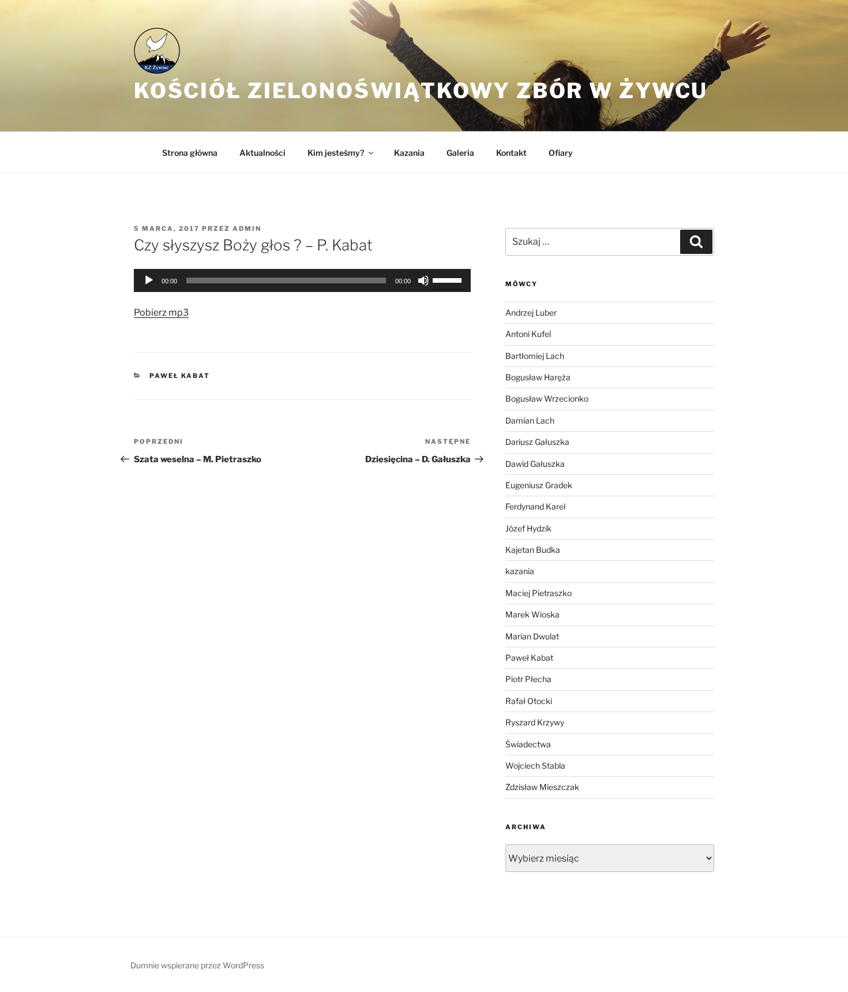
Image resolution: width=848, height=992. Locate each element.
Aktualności (262, 153)
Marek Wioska (532, 614)
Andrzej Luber (531, 312)
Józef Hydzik (528, 528)
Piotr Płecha (528, 679)
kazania (519, 571)
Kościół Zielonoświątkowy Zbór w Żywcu (421, 90)
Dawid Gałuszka (535, 464)
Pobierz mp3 (161, 312)
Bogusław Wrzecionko (546, 398)
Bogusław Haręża (538, 377)
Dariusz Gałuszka (537, 442)
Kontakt (511, 153)
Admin (246, 228)
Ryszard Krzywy (534, 722)
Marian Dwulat (532, 636)
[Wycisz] (423, 280)
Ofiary (561, 153)
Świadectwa (528, 744)
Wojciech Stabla (535, 765)
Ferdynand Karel (535, 506)
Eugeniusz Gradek (538, 485)
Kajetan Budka (532, 550)
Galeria (460, 153)
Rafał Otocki (528, 701)
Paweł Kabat (179, 376)
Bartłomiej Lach (534, 356)
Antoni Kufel (528, 334)
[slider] (449, 279)
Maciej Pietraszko (538, 593)
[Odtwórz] (149, 280)
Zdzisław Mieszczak (542, 787)
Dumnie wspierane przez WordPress (197, 965)
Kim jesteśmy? (335, 153)
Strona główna (189, 153)
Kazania (409, 153)
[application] (302, 280)
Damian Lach (529, 420)
